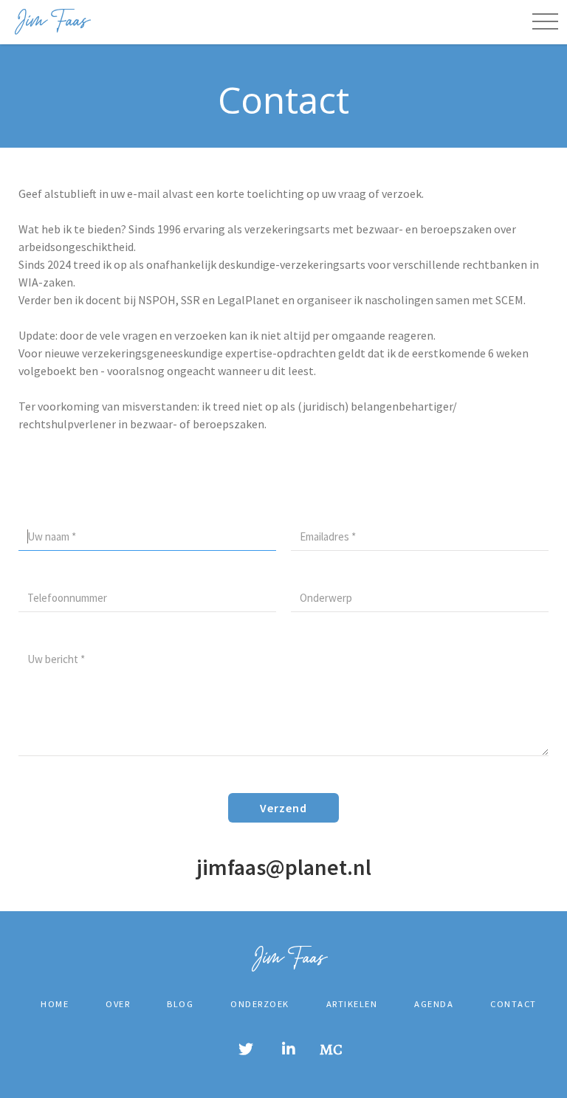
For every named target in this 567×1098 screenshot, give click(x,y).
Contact (513, 1003)
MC (331, 1050)
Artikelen (352, 1003)
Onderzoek (259, 1003)
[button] (545, 22)
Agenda (433, 1003)
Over (118, 1003)
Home (55, 1003)
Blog (180, 1003)
